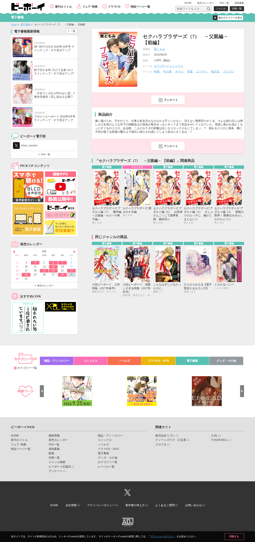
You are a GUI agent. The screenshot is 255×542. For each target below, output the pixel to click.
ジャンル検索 (57, 462)
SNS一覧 (224, 3)
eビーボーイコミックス (168, 65)
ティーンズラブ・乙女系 (170, 439)
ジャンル (221, 8)
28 (62, 274)
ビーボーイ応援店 (60, 466)
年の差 (167, 71)
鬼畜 (190, 71)
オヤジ (179, 71)
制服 (157, 71)
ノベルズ (124, 360)
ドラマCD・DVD (158, 360)
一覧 (73, 31)
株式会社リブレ (165, 435)
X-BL (214, 435)
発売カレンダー (45, 285)
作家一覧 (237, 8)
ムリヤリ (201, 71)
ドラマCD (114, 6)
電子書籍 (25, 24)
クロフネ (161, 444)
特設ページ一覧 (140, 6)
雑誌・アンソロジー (56, 360)
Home (14, 24)
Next (74, 252)
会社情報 (71, 505)
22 (71, 270)
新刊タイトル (63, 6)
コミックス (91, 360)
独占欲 (215, 71)
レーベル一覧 (106, 466)
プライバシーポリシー (162, 536)
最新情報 (54, 435)
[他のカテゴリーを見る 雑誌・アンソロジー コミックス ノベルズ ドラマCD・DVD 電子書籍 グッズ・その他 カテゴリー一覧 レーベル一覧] (228, 17)
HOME (188, 3)
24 (26, 274)
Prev (14, 252)
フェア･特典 (90, 6)
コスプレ (228, 71)
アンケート (171, 100)
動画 (51, 453)
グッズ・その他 (226, 360)
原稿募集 (239, 3)
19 (44, 270)
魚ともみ (159, 49)
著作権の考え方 (135, 505)
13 (53, 266)
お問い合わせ (193, 505)
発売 (205, 3)
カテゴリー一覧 (27, 367)
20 (53, 270)
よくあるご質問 (165, 505)
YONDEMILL (219, 439)
